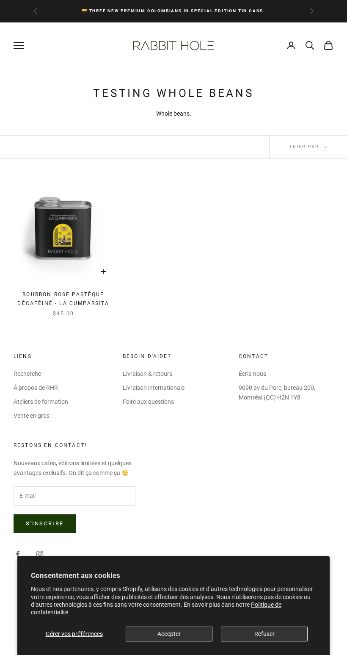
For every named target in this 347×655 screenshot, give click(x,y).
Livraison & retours (147, 373)
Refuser (264, 633)
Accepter (169, 633)
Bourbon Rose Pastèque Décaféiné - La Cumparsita (63, 298)
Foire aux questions (148, 401)
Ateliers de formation (41, 401)
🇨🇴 (173, 10)
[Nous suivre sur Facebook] (18, 554)
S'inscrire (44, 523)
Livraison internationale (154, 387)
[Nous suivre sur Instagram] (40, 554)
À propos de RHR (36, 387)
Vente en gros (32, 415)
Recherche (27, 373)
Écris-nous (252, 373)
